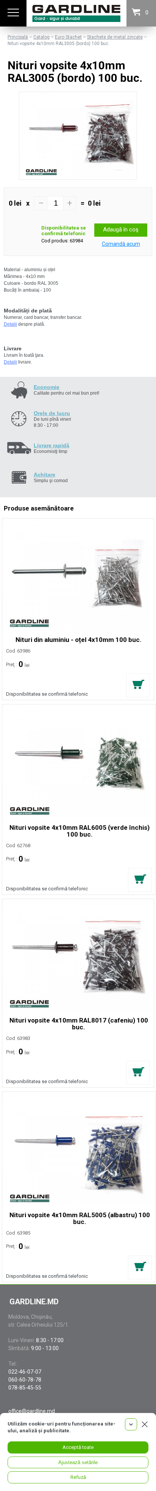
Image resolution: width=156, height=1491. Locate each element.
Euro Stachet (68, 37)
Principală (18, 37)
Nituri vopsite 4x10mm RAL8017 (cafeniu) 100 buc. (78, 1023)
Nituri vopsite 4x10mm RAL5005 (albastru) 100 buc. (79, 1218)
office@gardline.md (31, 1411)
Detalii (10, 324)
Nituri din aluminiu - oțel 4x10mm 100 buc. (79, 639)
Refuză (78, 1477)
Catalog (41, 37)
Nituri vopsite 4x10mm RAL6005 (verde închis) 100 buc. (79, 831)
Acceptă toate (78, 1447)
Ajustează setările (78, 1462)
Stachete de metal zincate (115, 37)
